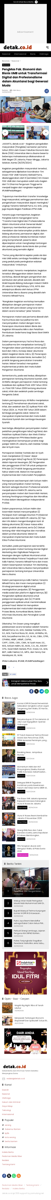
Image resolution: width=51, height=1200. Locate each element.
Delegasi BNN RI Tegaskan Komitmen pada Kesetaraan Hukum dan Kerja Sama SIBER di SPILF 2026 (32, 786)
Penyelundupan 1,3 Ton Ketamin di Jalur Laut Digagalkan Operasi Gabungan (33, 722)
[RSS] (19, 1176)
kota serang (10, 1137)
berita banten (11, 1141)
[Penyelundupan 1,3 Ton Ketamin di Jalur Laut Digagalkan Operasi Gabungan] (8, 724)
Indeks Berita (8, 1152)
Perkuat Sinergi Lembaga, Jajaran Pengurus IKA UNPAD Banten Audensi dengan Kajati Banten (29, 932)
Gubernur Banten (13, 1129)
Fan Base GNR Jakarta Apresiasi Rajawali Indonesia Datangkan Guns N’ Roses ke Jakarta (32, 801)
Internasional (23, 855)
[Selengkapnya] (25, 1067)
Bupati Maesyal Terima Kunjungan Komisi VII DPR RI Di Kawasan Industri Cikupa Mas (30, 912)
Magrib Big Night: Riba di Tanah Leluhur (29, 1006)
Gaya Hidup (22, 807)
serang (8, 1125)
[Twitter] (36, 691)
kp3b (7, 1133)
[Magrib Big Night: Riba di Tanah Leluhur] (7, 1008)
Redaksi (5, 90)
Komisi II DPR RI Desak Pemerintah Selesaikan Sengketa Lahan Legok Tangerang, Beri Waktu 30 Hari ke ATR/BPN (33, 707)
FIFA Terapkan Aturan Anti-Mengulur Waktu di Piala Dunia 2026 (31, 848)
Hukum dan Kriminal (11, 1102)
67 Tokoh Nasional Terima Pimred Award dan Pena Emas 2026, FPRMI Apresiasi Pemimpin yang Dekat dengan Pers (32, 739)
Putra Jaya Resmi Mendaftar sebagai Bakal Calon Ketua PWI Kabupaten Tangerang (28, 922)
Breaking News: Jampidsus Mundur (29, 753)
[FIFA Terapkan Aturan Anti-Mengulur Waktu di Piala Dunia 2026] (8, 850)
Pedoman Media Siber (12, 1156)
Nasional (6, 65)
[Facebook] (31, 691)
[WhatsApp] (46, 691)
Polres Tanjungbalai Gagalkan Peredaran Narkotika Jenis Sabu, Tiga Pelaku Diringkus (29, 942)
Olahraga (6, 1098)
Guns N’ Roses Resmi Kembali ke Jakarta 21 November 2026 (32, 817)
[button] (47, 47)
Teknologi (6, 1110)
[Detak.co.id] (17, 47)
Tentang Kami (8, 1164)
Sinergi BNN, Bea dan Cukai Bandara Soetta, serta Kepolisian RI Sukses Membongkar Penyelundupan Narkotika (32, 834)
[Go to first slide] (46, 132)
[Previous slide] (5, 132)
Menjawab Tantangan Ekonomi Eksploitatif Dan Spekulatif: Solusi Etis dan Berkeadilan (31, 1019)
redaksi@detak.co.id (16, 1078)
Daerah (5, 1090)
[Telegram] (41, 691)
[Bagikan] (46, 91)
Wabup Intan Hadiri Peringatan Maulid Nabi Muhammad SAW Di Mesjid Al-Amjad (29, 902)
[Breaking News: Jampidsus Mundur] (8, 755)
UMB (14, 674)
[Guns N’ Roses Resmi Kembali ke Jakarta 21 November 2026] (8, 819)
